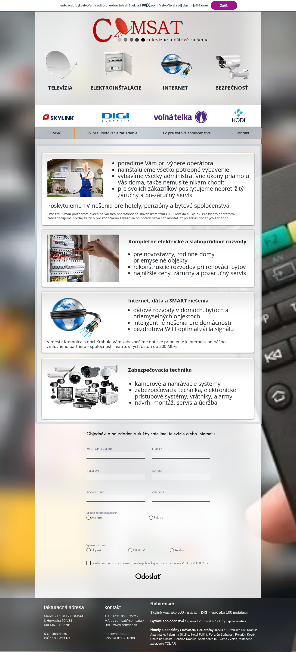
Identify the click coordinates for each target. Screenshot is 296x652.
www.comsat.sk (125, 625)
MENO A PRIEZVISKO (99, 449)
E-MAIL (156, 449)
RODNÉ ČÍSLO (96, 492)
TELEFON (93, 471)
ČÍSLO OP (158, 492)
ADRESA (157, 471)
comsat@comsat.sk (129, 620)
